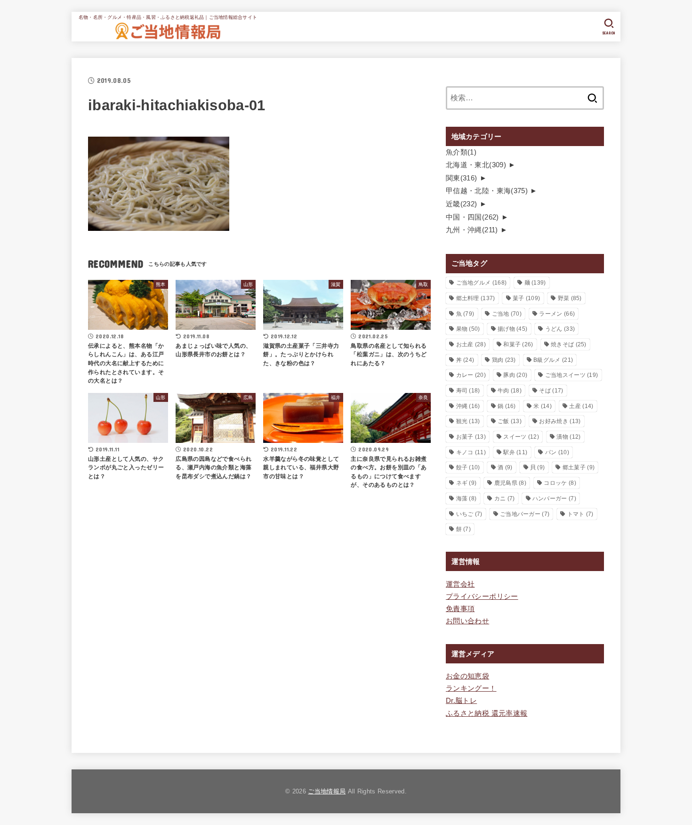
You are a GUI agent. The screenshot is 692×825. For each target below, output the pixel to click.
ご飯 (510, 421)
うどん (560, 329)
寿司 (468, 390)
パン (557, 452)
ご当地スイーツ (571, 375)
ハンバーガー (554, 498)
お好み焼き (559, 421)
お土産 (471, 344)
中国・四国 (472, 217)
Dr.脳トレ (461, 700)
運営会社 (460, 584)
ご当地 (507, 313)
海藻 (466, 498)
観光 (468, 421)
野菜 (570, 298)
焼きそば (569, 344)
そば (551, 390)
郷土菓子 (579, 467)
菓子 (526, 298)
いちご (469, 514)
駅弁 (515, 452)
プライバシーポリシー (482, 596)
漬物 (568, 436)
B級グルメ (553, 360)
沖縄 (468, 406)
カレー (471, 375)
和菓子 (518, 344)
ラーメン (557, 313)
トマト (580, 514)
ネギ (466, 483)
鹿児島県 (510, 483)
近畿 (461, 204)
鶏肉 (504, 360)
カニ (504, 498)
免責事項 (460, 609)
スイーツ (521, 436)
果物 (468, 329)
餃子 (468, 467)
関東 (461, 178)
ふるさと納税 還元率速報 (486, 713)
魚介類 (461, 152)
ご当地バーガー (524, 514)
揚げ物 (512, 329)
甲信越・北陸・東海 (487, 191)
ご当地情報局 (327, 791)
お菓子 (471, 436)
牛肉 (510, 390)
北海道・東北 (476, 165)
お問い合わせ (467, 621)
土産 (581, 406)
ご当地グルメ (481, 282)
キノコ (471, 452)
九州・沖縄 (472, 230)
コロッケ (560, 483)
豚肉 (515, 375)
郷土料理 (475, 298)
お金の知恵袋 (467, 676)
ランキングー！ (471, 688)
